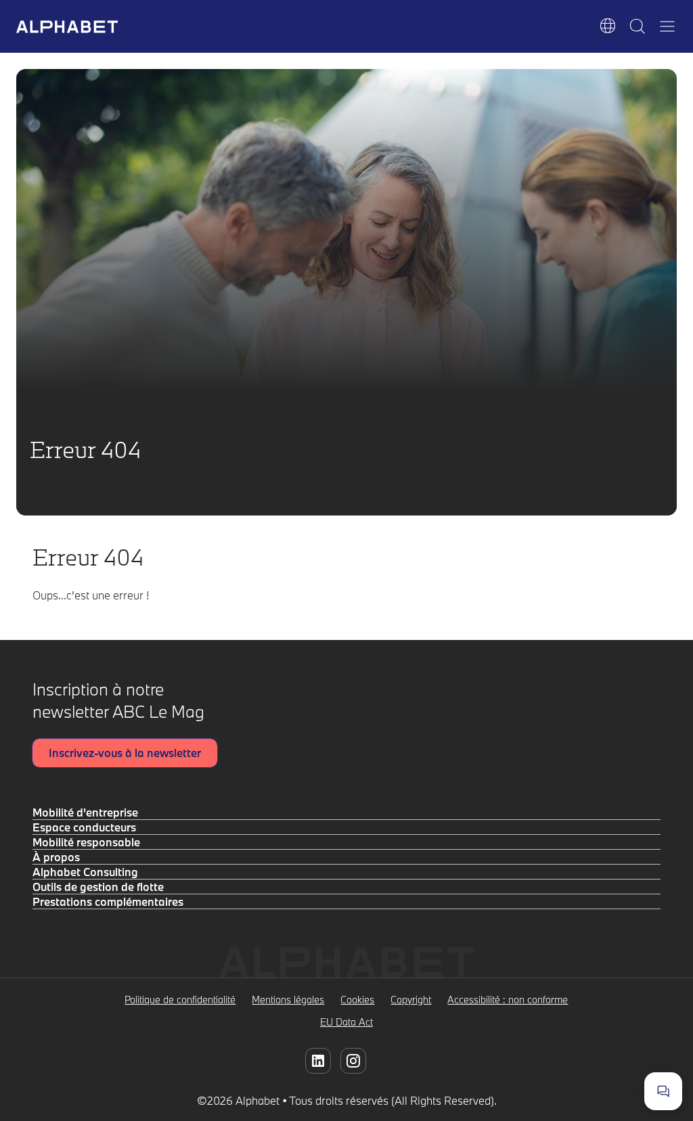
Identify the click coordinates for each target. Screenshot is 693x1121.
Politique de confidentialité (180, 999)
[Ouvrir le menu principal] (667, 26)
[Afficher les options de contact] (663, 1091)
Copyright (410, 999)
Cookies (357, 999)
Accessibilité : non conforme (507, 999)
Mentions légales (288, 999)
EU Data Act (346, 1021)
